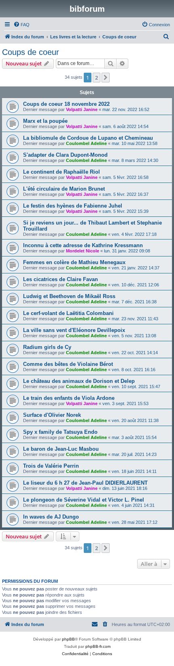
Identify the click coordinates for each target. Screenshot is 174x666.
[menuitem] (21, 24)
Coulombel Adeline (86, 143)
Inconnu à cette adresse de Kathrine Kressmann (83, 245)
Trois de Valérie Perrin (51, 466)
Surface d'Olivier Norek (52, 415)
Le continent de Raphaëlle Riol (61, 172)
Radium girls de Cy (47, 347)
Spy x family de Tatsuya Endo (60, 432)
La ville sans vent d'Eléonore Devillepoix (74, 330)
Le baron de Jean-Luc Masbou (61, 449)
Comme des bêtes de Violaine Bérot (68, 364)
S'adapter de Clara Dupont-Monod (65, 155)
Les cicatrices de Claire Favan (60, 279)
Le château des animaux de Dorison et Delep (79, 381)
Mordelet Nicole (82, 250)
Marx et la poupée (45, 121)
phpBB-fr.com (97, 646)
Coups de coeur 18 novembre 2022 (66, 104)
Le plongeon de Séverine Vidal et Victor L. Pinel (83, 500)
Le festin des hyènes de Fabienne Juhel (72, 206)
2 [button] (96, 77)
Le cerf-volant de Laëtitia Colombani (68, 313)
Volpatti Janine (82, 109)
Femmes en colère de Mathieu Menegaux (74, 262)
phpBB (68, 639)
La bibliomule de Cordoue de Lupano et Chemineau (88, 138)
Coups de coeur (30, 52)
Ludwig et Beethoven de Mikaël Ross (69, 296)
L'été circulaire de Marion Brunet (64, 189)
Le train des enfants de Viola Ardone (69, 398)
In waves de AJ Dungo (51, 517)
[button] (106, 77)
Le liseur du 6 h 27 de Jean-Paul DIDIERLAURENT (85, 483)
